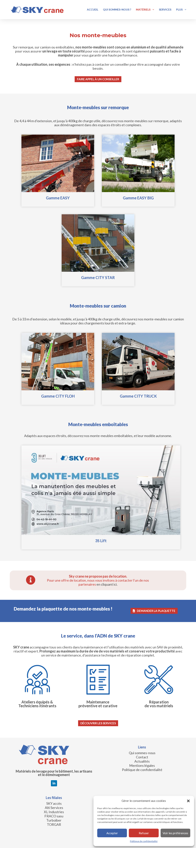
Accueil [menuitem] (92, 9)
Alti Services (54, 807)
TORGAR (54, 824)
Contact (142, 757)
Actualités (142, 761)
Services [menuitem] (165, 9)
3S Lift (101, 540)
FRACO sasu (53, 816)
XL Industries (54, 812)
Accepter (112, 833)
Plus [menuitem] (179, 9)
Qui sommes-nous (142, 753)
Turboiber (53, 820)
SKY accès (54, 803)
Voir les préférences (175, 833)
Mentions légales (142, 765)
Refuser (144, 833)
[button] (188, 801)
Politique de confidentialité (144, 841)
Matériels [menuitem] (143, 9)
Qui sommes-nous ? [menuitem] (117, 9)
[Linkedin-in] (54, 783)
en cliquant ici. (107, 584)
